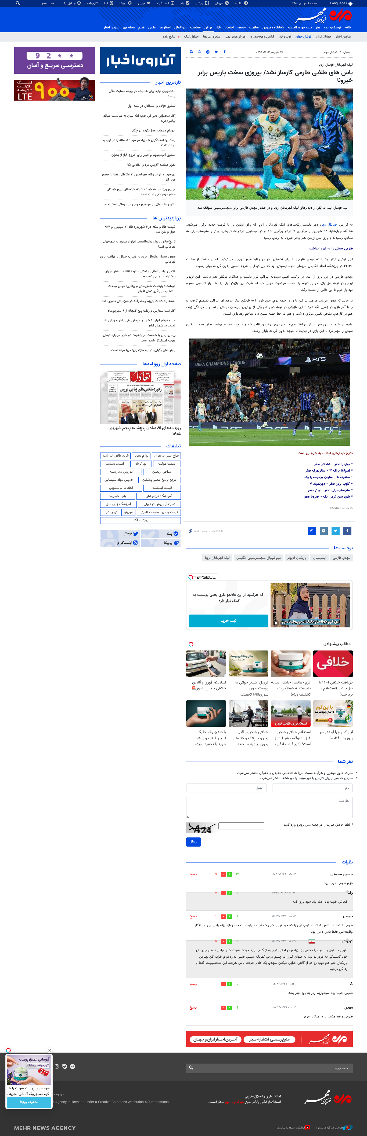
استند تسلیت (115, 463)
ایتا (106, 3)
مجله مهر (129, 27)
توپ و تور (285, 36)
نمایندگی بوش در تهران (159, 504)
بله (183, 3)
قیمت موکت (166, 463)
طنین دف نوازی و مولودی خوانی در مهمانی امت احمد (139, 204)
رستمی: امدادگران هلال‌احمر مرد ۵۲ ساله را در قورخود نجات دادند (138, 143)
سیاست (195, 27)
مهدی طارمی (341, 558)
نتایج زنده (93, 3)
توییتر (142, 3)
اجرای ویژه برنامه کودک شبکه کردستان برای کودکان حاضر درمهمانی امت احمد (141, 192)
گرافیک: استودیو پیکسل (291, 1128)
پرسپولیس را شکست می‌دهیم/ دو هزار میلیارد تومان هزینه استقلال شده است (139, 338)
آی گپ (200, 3)
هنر (318, 27)
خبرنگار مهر (330, 224)
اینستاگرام (163, 3)
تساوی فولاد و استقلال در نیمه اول (151, 106)
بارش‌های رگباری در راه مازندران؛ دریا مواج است (143, 350)
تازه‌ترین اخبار (168, 82)
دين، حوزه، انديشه (300, 27)
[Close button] (49, 1050)
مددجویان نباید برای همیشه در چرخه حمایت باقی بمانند (142, 94)
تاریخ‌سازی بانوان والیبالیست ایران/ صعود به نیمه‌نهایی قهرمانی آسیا (138, 244)
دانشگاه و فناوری (273, 27)
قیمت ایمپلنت (162, 488)
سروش (219, 3)
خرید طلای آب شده (115, 455)
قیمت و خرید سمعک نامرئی (159, 512)
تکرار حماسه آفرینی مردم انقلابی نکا (151, 165)
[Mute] (283, 623)
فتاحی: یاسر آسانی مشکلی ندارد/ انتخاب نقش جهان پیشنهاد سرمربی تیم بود (140, 274)
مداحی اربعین (162, 472)
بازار (218, 27)
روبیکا (123, 3)
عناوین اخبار (343, 36)
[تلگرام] (72, 1067)
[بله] (64, 1067)
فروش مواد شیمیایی (119, 480)
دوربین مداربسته (121, 472)
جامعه (242, 27)
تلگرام (239, 3)
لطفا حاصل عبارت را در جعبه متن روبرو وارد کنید (318, 825)
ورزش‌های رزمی (235, 36)
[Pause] (276, 623)
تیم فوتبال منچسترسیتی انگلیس (258, 558)
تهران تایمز (110, 512)
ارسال (193, 841)
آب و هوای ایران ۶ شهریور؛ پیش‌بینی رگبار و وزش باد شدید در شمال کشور (139, 323)
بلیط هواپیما (117, 496)
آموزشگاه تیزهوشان (159, 496)
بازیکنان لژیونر (296, 558)
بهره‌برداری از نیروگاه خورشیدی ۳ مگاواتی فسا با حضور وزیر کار (138, 177)
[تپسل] (190, 577)
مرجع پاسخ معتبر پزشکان (159, 480)
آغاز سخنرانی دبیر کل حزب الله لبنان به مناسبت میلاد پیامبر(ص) (139, 118)
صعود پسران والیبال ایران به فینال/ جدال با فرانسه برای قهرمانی (137, 259)
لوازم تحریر (141, 455)
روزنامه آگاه (140, 520)
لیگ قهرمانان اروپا (217, 558)
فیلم (141, 27)
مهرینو (128, 512)
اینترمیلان (319, 558)
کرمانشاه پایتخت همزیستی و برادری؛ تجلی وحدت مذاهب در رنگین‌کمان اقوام (141, 289)
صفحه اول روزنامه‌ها (162, 364)
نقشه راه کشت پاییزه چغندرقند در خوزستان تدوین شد (138, 301)
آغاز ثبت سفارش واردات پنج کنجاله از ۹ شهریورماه (141, 311)
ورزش (208, 27)
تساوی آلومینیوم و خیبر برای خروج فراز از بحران (143, 155)
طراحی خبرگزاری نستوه (329, 1128)
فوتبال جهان (303, 36)
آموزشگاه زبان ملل (118, 504)
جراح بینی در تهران (166, 455)
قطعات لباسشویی (121, 488)
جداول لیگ (69, 3)
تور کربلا (141, 463)
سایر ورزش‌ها (211, 36)
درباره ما (58, 1094)
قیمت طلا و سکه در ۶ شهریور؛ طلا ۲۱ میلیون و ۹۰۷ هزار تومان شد (140, 229)
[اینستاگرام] (56, 1067)
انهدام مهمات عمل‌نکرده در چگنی (153, 130)
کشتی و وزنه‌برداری (262, 36)
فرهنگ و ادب (332, 27)
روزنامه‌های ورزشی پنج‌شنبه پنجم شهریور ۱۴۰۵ (128, 428)
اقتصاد (229, 27)
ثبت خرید (228, 620)
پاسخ (193, 874)
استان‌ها (165, 27)
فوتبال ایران (323, 36)
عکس (152, 27)
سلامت (254, 27)
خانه (348, 27)
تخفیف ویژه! (29, 1102)
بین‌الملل (180, 27)
